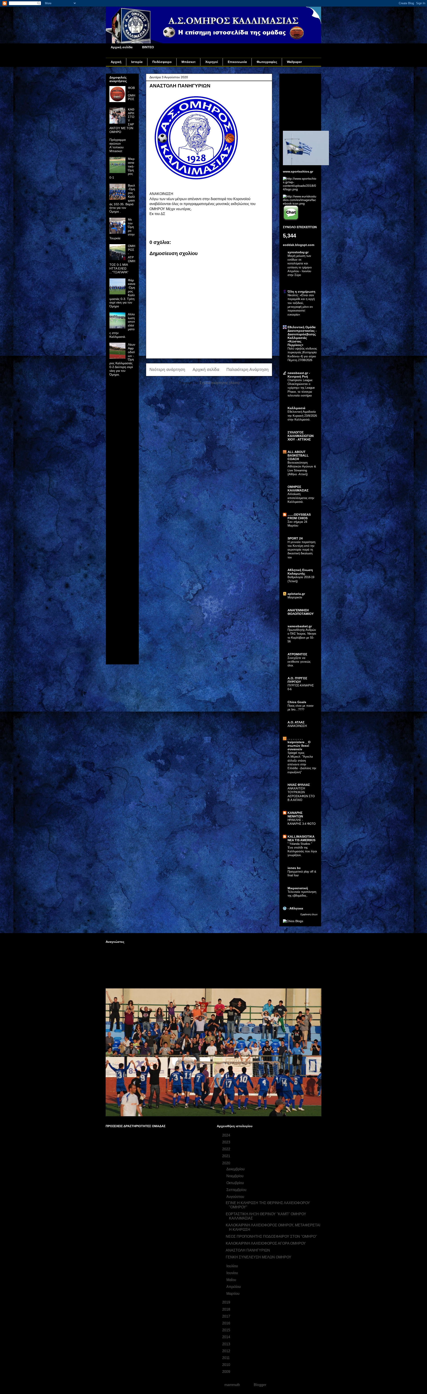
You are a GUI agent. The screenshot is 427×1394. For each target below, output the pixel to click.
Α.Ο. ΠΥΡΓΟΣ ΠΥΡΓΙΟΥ (297, 680)
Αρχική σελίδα (122, 47)
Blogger (260, 1385)
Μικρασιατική (298, 888)
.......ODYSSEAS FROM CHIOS (299, 516)
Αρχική (116, 62)
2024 (226, 1135)
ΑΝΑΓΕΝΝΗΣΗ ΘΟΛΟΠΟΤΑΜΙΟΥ (301, 612)
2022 (226, 1149)
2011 (226, 1358)
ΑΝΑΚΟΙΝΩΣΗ (297, 726)
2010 (226, 1365)
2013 (226, 1344)
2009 (226, 1372)
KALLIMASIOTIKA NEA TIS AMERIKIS (301, 838)
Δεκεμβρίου (236, 1169)
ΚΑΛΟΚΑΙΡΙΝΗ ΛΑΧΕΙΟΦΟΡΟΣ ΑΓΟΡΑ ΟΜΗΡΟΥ (266, 1243)
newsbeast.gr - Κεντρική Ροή (299, 374)
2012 (226, 1351)
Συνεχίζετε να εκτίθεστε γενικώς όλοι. (299, 661)
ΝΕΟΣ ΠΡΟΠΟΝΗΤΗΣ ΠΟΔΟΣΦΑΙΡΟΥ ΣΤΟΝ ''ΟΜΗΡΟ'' (271, 1236)
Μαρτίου (233, 1293)
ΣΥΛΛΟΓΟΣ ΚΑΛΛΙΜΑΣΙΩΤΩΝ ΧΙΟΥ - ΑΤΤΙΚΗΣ (301, 435)
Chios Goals (297, 702)
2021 (226, 1156)
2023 (226, 1142)
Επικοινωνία (237, 62)
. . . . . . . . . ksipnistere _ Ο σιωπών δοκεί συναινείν (299, 744)
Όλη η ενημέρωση (301, 291)
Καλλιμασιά (296, 408)
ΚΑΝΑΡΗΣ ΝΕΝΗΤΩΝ (295, 814)
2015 (226, 1330)
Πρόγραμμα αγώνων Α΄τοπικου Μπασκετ (117, 145)
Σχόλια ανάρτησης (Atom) (219, 383)
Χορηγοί (211, 62)
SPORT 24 (295, 538)
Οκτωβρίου (235, 1183)
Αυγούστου (235, 1197)
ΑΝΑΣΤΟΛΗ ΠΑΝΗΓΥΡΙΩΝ (248, 1250)
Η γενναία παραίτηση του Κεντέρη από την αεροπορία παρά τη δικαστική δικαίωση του (301, 549)
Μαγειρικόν (295, 597)
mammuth (232, 1385)
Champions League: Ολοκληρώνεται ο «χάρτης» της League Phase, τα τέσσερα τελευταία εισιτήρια (301, 387)
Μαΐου (231, 1280)
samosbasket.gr (300, 626)
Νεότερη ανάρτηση (167, 369)
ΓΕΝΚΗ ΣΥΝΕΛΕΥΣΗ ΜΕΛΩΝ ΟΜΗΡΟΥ (258, 1257)
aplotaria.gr (296, 593)
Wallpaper (294, 62)
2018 (226, 1309)
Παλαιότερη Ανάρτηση (247, 369)
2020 (226, 1163)
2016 (226, 1323)
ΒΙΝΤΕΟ (148, 47)
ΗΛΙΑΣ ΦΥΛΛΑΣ (299, 785)
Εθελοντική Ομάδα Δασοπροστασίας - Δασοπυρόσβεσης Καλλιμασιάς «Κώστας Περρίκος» (302, 336)
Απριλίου (234, 1287)
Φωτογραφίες (267, 62)
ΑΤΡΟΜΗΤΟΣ (297, 654)
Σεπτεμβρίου (236, 1190)
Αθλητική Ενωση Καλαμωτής (300, 571)
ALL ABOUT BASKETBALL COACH (298, 455)
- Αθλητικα (295, 908)
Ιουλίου (232, 1266)
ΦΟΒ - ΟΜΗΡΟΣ (131, 93)
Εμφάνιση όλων (309, 914)
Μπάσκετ (188, 62)
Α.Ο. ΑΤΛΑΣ (296, 722)
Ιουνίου (232, 1273)
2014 (226, 1337)
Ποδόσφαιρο (162, 62)
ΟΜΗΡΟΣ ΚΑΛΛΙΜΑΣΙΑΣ (298, 488)
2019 (226, 1302)
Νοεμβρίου (235, 1176)
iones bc (294, 868)
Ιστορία (137, 62)
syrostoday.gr (298, 252)
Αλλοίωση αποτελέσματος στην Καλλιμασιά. (301, 497)
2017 (226, 1316)
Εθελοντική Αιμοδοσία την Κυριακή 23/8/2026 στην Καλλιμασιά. (302, 415)
